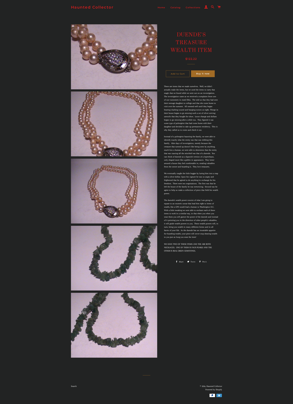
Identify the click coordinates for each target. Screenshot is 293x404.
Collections (193, 7)
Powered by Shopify (213, 389)
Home (161, 7)
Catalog (175, 7)
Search (74, 386)
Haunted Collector (92, 7)
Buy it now (203, 73)
